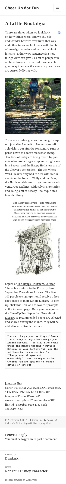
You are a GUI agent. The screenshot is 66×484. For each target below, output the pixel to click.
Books (50, 419)
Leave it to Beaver (33, 144)
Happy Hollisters (41, 165)
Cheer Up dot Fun (22, 7)
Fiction (19, 423)
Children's (10, 423)
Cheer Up (37, 419)
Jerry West (46, 423)
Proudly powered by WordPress (21, 479)
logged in (27, 439)
